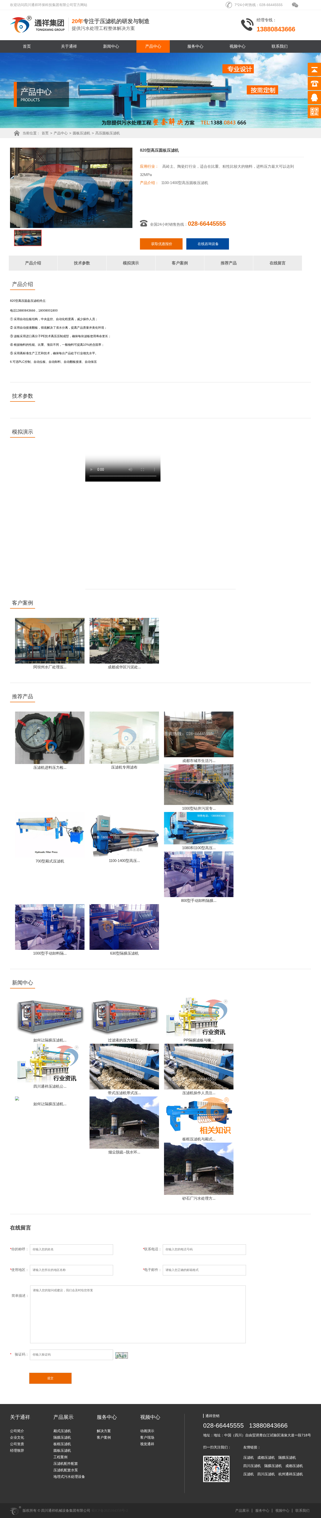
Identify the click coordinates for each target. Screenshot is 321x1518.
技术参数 (82, 263)
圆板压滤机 (81, 133)
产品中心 (153, 46)
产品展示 (242, 1510)
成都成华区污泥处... (124, 667)
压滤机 (248, 1457)
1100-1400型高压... (124, 860)
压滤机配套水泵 (65, 1470)
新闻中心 (111, 46)
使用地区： (20, 1270)
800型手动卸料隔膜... (198, 900)
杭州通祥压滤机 (290, 1474)
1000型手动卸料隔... (50, 953)
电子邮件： (153, 1270)
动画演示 (147, 1431)
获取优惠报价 (161, 244)
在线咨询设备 (208, 244)
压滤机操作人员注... (198, 1093)
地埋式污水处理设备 (69, 1477)
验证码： (20, 1354)
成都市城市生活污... (198, 760)
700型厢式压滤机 (50, 861)
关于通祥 (69, 46)
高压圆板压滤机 (107, 133)
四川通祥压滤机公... (49, 1086)
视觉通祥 (147, 1444)
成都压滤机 (266, 1457)
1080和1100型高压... (199, 848)
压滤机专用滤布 (124, 767)
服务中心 (195, 46)
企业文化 (17, 1437)
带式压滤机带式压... (124, 1093)
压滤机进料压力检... (49, 767)
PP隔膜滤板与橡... (199, 1040)
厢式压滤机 (62, 1431)
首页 (27, 46)
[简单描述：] (128, 1342)
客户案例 (180, 263)
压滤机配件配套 (65, 1464)
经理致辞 (17, 1450)
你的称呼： (20, 1249)
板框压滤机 (62, 1444)
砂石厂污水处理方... (198, 1198)
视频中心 (237, 46)
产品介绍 (33, 263)
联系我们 (280, 46)
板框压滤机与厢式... (198, 1139)
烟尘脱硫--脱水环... (124, 1152)
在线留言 (278, 263)
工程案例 (60, 1457)
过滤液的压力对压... (124, 1040)
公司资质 (17, 1444)
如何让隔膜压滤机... (49, 1040)
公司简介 (17, 1431)
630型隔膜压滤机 (124, 953)
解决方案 (104, 1431)
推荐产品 (229, 263)
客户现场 (147, 1437)
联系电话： (153, 1249)
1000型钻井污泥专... (199, 808)
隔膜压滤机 (62, 1437)
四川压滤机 (252, 1466)
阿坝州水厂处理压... (49, 667)
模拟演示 (131, 263)
